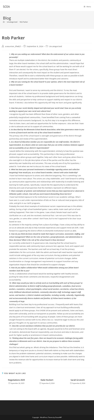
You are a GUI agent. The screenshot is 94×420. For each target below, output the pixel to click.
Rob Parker (24, 22)
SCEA (6, 7)
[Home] (4, 22)
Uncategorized (55, 46)
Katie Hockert (47, 380)
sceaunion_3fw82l (13, 46)
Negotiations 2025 (16, 380)
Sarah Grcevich (78, 380)
